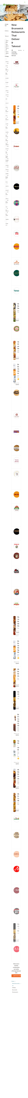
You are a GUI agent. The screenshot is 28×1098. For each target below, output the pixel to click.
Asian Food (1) (7, 66)
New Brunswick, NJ (16, 984)
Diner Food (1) (7, 108)
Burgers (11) (7, 83)
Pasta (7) (7, 178)
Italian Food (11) (7, 141)
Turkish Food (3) (7, 211)
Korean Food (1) (7, 149)
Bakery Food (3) (7, 70)
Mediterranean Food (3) (9, 166)
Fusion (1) (7, 120)
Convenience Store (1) (8, 95)
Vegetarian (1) (8, 220)
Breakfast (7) (7, 78)
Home (12, 981)
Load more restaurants (17, 975)
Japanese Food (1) (7, 145)
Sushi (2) (7, 203)
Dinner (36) (7, 112)
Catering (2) (7, 87)
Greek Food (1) (7, 124)
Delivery (7, 30)
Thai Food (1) (7, 207)
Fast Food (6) (7, 116)
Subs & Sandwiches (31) (8, 199)
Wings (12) (7, 224)
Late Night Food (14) (7, 153)
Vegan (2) (7, 215)
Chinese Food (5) (7, 91)
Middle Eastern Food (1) (7, 174)
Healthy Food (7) (7, 132)
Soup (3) (7, 195)
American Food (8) (8, 62)
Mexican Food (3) (7, 170)
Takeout (7, 36)
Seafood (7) (7, 186)
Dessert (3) (7, 103)
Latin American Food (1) (8, 157)
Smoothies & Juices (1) (8, 191)
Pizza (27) (7, 182)
